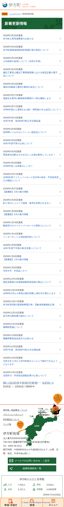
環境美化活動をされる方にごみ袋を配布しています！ (29, 154)
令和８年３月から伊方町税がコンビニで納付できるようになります (30, 362)
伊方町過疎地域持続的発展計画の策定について (26, 50)
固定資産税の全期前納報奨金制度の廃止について (27, 282)
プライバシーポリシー (13, 415)
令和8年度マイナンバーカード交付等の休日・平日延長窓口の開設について (31, 179)
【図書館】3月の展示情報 (15, 192)
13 (44, 383)
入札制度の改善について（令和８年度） (22, 61)
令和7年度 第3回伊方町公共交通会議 (21, 349)
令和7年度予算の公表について (18, 143)
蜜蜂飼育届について (13, 327)
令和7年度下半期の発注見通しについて (22, 248)
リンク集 (7, 424)
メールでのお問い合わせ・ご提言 (32, 460)
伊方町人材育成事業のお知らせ (18, 38)
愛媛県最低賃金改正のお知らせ (18, 338)
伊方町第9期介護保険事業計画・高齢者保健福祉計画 (28, 304)
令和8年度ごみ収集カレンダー (18, 166)
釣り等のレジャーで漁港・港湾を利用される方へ (27, 203)
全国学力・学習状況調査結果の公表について (25, 375)
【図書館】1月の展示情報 (15, 259)
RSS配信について (11, 419)
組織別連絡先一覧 (32, 468)
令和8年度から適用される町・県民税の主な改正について (31, 109)
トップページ (15, 14)
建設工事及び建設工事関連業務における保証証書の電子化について (30, 74)
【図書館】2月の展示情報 (15, 214)
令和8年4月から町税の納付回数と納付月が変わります (29, 293)
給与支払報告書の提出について (18, 316)
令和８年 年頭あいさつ (15, 270)
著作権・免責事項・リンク (15, 410)
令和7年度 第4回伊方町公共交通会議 (21, 121)
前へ (6, 383)
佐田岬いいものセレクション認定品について (25, 132)
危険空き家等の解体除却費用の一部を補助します (27, 98)
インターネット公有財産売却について (21, 237)
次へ (50, 383)
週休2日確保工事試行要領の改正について (23, 87)
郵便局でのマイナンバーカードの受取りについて (27, 225)
